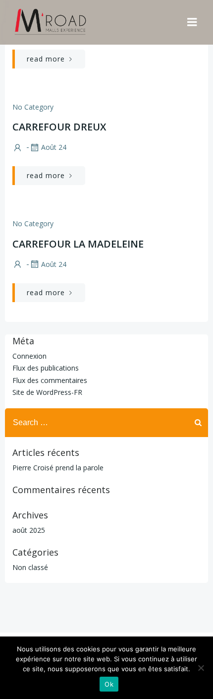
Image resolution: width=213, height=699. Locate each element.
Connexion (29, 356)
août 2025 (28, 530)
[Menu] (192, 22)
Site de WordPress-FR (47, 392)
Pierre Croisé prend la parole (58, 467)
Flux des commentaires (49, 380)
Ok (109, 684)
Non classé (30, 567)
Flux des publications (45, 368)
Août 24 (53, 147)
